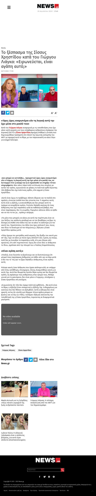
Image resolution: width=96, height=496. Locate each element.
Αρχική (5, 490)
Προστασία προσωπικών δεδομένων (48, 490)
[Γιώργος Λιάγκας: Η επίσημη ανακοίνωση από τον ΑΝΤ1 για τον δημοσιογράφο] (43, 389)
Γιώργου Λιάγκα (15, 128)
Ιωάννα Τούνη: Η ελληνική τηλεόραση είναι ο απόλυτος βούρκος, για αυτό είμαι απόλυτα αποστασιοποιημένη (13, 436)
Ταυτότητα (62, 490)
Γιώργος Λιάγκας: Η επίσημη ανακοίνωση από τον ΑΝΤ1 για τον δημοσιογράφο (42, 402)
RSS (68, 490)
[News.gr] (48, 6)
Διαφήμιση (26, 490)
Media (3, 48)
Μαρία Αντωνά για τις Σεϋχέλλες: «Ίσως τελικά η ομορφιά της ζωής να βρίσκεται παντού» (14, 402)
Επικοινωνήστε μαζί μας (15, 490)
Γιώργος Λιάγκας (8, 350)
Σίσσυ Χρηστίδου (24, 350)
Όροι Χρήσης (33, 490)
